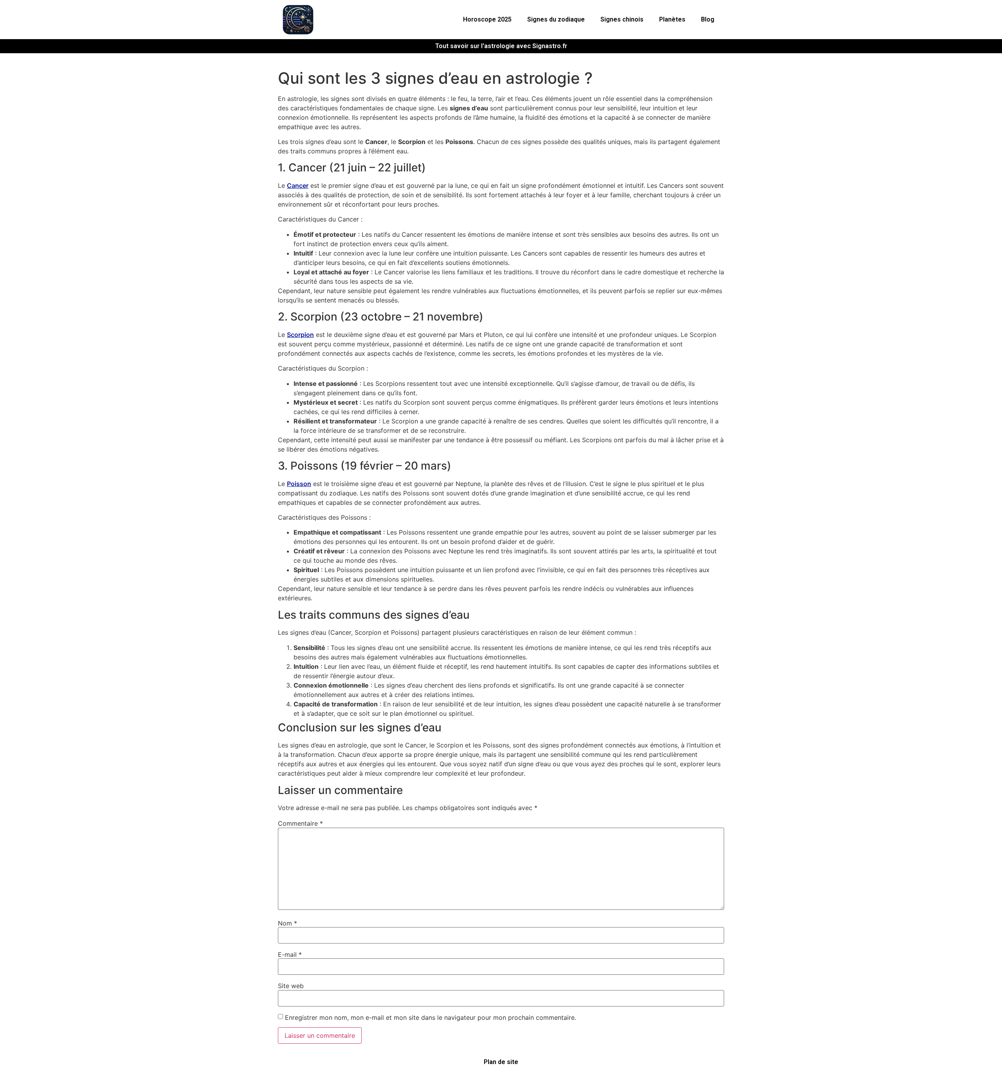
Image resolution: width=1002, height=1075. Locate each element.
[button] (489, 20)
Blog (707, 19)
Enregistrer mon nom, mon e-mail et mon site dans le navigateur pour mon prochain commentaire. (430, 1017)
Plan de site (501, 1062)
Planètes (672, 19)
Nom (287, 923)
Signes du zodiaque (556, 19)
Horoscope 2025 (487, 19)
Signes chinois (621, 19)
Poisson (299, 484)
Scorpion (300, 335)
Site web (291, 986)
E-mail (290, 954)
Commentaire (300, 823)
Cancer (297, 185)
